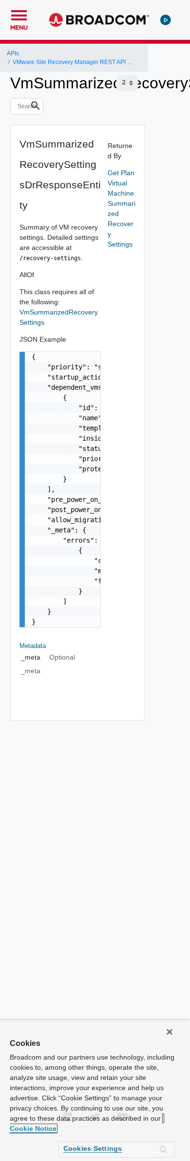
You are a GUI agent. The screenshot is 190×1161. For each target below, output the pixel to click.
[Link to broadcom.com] (99, 20)
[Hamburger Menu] (19, 14)
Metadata (32, 645)
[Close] (169, 1032)
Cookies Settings (92, 1148)
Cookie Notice (33, 1128)
